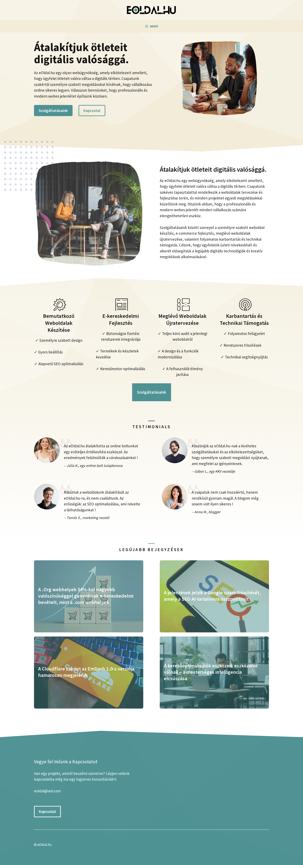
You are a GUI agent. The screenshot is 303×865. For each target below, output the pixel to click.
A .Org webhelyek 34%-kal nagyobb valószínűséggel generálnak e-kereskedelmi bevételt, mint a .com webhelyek (85, 595)
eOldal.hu (44, 844)
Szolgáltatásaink (53, 110)
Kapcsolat (92, 110)
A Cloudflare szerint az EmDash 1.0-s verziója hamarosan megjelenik (86, 672)
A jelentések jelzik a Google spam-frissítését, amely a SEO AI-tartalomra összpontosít (212, 595)
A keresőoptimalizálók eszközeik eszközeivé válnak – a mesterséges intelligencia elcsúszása (211, 672)
